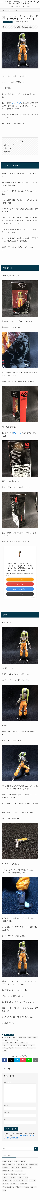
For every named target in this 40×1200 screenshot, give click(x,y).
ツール (5, 1184)
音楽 (33, 1187)
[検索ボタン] (38, 2)
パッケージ (10, 148)
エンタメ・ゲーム (8, 1177)
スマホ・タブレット (20, 1180)
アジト (15, 1037)
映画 (26, 1187)
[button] (4, 1060)
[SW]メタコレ (22, 1164)
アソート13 (17, 433)
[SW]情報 (33, 1164)
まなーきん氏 (16, 103)
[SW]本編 (15, 1167)
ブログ (23, 1184)
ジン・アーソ (22, 1037)
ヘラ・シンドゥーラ (13, 145)
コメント (7, 1082)
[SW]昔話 (5, 1167)
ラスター (17, 1048)
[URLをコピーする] (35, 1060)
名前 (6, 1105)
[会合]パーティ (7, 1171)
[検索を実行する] (36, 1149)
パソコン (14, 1184)
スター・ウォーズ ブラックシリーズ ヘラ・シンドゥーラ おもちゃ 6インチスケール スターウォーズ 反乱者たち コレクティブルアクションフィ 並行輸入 (19, 567)
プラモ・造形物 (8, 1187)
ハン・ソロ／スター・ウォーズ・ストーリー (14, 1042)
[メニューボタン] (1, 2)
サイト (6, 1119)
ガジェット (6, 1180)
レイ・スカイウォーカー (29, 1048)
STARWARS (7, 1037)
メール (7, 1112)
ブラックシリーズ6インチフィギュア (24, 1045)
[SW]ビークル (19, 1161)
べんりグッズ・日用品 (9, 1174)
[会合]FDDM (26, 1167)
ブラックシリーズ (7, 1045)
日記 (19, 1187)
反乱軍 (4, 1050)
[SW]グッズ (7, 1161)
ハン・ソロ (15, 1040)
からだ (18, 1171)
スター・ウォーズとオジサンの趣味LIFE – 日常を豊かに (20, 2)
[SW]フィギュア (8, 22)
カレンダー (22, 1177)
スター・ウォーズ (33, 1037)
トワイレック (6, 1040)
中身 (8, 151)
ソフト (32, 1180)
